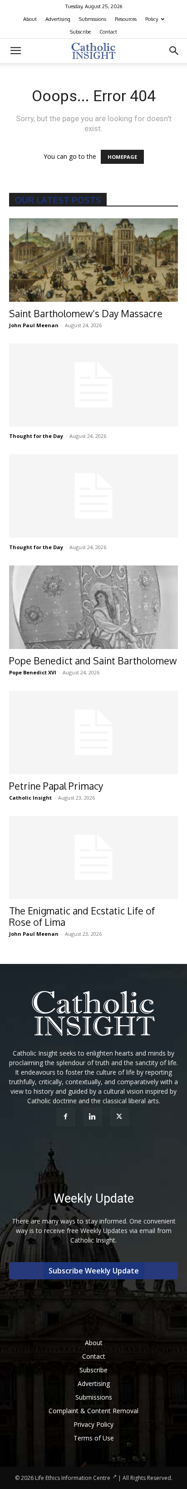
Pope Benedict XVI (32, 672)
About (30, 19)
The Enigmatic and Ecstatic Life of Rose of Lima (82, 916)
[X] (120, 1117)
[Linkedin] (94, 1117)
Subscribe (80, 32)
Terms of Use (94, 1438)
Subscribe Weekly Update (94, 1271)
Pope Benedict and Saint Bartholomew (93, 660)
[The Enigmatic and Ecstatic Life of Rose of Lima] (93, 857)
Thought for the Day (36, 435)
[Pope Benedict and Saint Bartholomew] (93, 607)
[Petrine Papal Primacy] (93, 732)
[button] (15, 51)
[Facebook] (67, 1117)
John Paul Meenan (34, 325)
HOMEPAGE (122, 156)
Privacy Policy (93, 1424)
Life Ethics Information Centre (72, 1478)
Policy (151, 19)
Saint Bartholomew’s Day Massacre (85, 313)
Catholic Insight (30, 797)
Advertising (57, 19)
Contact (108, 32)
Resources (126, 19)
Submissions (92, 19)
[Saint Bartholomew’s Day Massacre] (93, 260)
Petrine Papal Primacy (56, 786)
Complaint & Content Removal (93, 1410)
